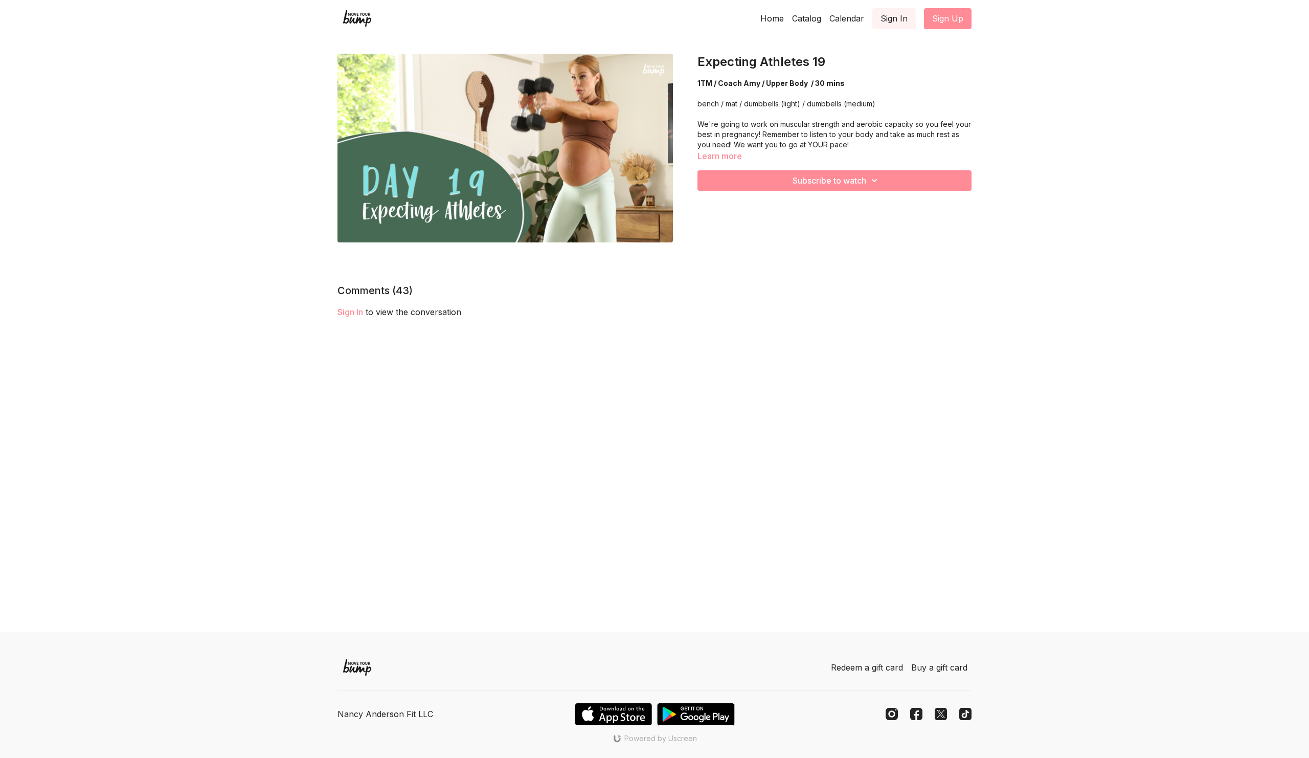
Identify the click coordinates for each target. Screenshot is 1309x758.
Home (772, 18)
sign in (350, 312)
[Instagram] (892, 714)
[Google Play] (696, 714)
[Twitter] (941, 714)
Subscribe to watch (829, 180)
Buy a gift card (939, 667)
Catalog (806, 18)
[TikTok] (965, 714)
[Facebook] (916, 714)
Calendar (846, 18)
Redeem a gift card (867, 667)
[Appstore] (613, 714)
